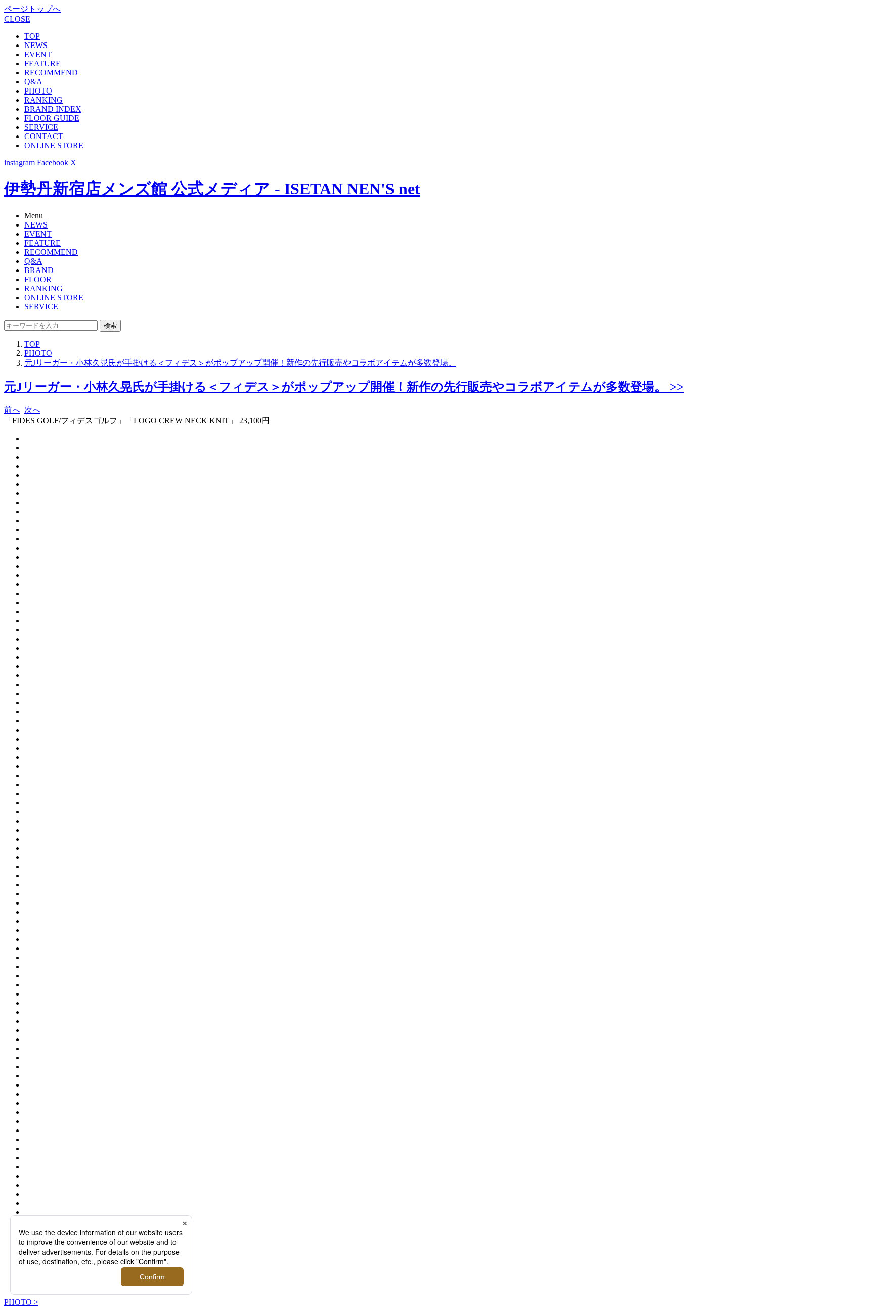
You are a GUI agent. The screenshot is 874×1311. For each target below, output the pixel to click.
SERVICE (41, 127)
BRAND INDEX (52, 109)
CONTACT (43, 136)
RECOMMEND (51, 72)
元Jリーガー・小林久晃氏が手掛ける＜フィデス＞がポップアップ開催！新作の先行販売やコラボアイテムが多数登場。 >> (344, 386)
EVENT (38, 54)
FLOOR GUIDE (51, 118)
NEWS (36, 45)
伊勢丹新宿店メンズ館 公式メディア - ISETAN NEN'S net (212, 188)
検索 (110, 325)
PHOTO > (21, 1302)
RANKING (43, 100)
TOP (32, 36)
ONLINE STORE (53, 145)
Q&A (33, 81)
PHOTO (38, 90)
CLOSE (17, 19)
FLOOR (38, 279)
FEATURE (42, 63)
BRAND (39, 270)
